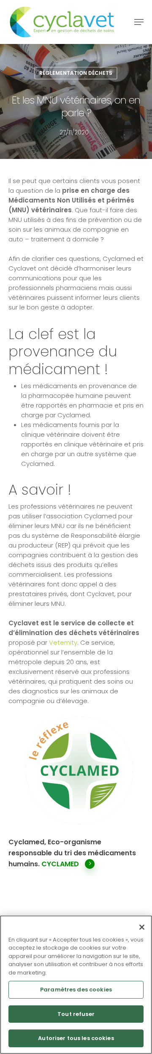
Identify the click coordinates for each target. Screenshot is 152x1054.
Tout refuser (76, 1014)
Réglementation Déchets (75, 73)
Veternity (63, 642)
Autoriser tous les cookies (76, 1038)
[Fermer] (142, 927)
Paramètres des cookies (76, 990)
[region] (76, 984)
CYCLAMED (60, 864)
